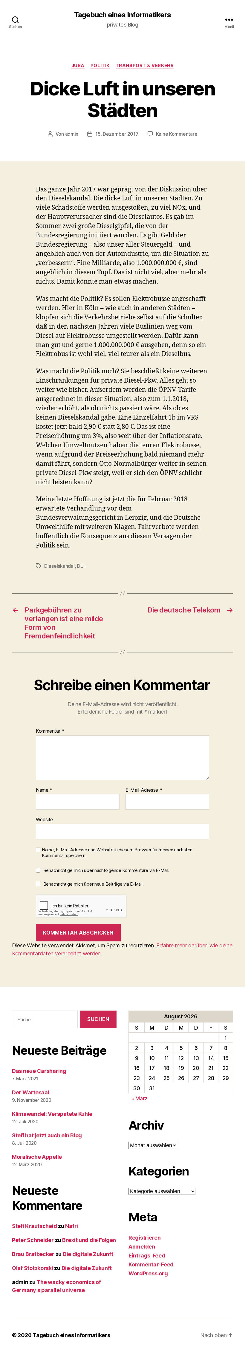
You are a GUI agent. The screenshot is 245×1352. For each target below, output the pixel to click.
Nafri (71, 1226)
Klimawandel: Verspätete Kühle (52, 1114)
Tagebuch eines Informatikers (122, 14)
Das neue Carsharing (39, 1071)
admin (72, 134)
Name (44, 790)
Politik (100, 65)
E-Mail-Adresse (143, 790)
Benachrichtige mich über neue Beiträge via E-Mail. (93, 884)
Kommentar (50, 731)
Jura (78, 65)
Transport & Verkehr (145, 65)
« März (139, 1098)
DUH (82, 566)
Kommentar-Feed (151, 1264)
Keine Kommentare (176, 134)
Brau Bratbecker (33, 1254)
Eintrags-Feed (146, 1255)
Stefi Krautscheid (34, 1226)
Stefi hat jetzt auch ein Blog (47, 1135)
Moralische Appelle (37, 1157)
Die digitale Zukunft (88, 1254)
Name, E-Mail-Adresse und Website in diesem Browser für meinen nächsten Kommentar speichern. (117, 852)
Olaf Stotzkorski (32, 1268)
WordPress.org (148, 1273)
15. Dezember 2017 (116, 134)
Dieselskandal (59, 566)
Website (44, 819)
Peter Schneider (33, 1240)
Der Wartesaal (30, 1092)
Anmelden (141, 1246)
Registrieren (144, 1238)
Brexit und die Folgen (89, 1240)
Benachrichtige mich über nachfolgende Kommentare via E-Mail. (106, 870)
